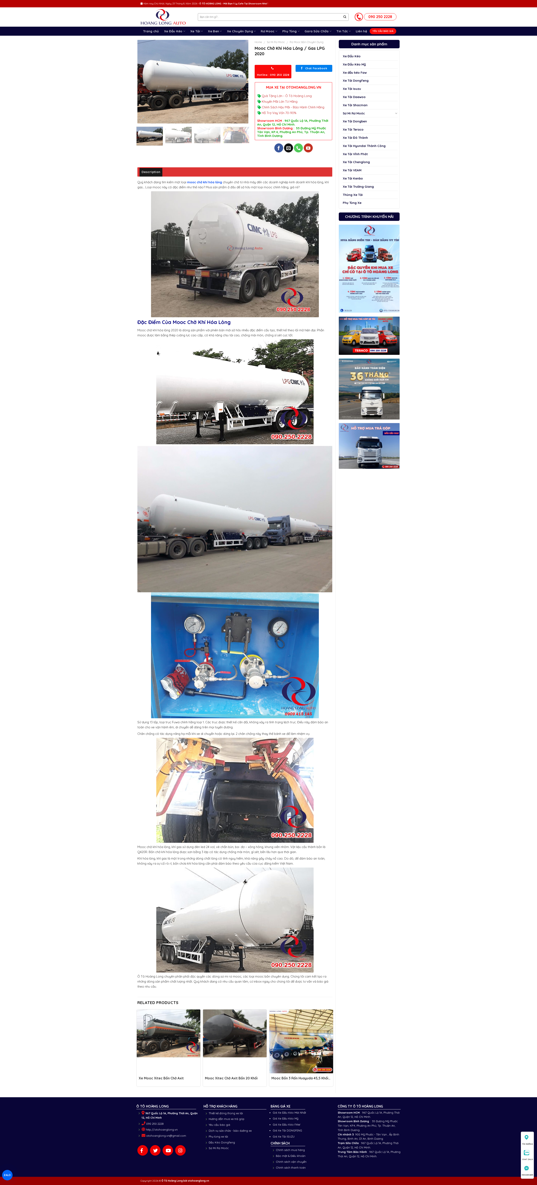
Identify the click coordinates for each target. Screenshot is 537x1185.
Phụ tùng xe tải (218, 1136)
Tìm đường (527, 1144)
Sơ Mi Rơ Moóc (354, 113)
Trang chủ (151, 31)
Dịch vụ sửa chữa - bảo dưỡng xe (230, 1130)
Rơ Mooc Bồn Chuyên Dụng (306, 42)
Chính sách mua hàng (290, 1150)
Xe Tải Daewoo (354, 97)
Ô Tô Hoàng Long (172, 1180)
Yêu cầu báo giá (219, 1124)
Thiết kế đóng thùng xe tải (226, 1113)
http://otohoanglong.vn (162, 1129)
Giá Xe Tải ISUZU (284, 1136)
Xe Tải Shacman (355, 105)
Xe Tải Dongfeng (356, 81)
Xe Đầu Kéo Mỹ (354, 64)
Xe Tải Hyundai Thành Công (364, 146)
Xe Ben (213, 31)
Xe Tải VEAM (352, 170)
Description (151, 172)
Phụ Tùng (289, 31)
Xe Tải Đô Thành (355, 138)
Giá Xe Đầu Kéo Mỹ (285, 1118)
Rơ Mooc (267, 31)
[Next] (241, 81)
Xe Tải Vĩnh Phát (355, 154)
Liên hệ (361, 31)
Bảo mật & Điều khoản (290, 1155)
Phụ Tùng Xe (352, 203)
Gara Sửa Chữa (317, 31)
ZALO (7, 1174)
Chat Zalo (527, 1159)
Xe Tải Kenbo (353, 178)
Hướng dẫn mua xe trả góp (226, 1119)
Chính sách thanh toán (291, 1167)
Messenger (527, 1175)
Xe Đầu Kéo (173, 31)
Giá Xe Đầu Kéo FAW (286, 1124)
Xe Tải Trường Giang (358, 187)
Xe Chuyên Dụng (240, 31)
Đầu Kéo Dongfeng (222, 1142)
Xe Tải (195, 31)
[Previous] (145, 81)
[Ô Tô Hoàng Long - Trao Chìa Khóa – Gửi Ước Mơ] (166, 17)
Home (258, 42)
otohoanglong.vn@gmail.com (166, 1135)
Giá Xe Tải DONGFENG (287, 1130)
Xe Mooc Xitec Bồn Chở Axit (161, 1078)
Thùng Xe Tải (353, 195)
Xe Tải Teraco (353, 129)
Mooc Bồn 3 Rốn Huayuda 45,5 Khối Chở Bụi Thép (299, 1080)
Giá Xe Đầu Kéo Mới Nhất (289, 1112)
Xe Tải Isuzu (352, 89)
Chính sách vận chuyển (291, 1161)
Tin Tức (342, 31)
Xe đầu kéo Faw (355, 73)
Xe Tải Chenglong (356, 162)
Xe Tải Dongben (355, 121)
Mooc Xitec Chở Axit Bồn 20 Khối (231, 1078)
